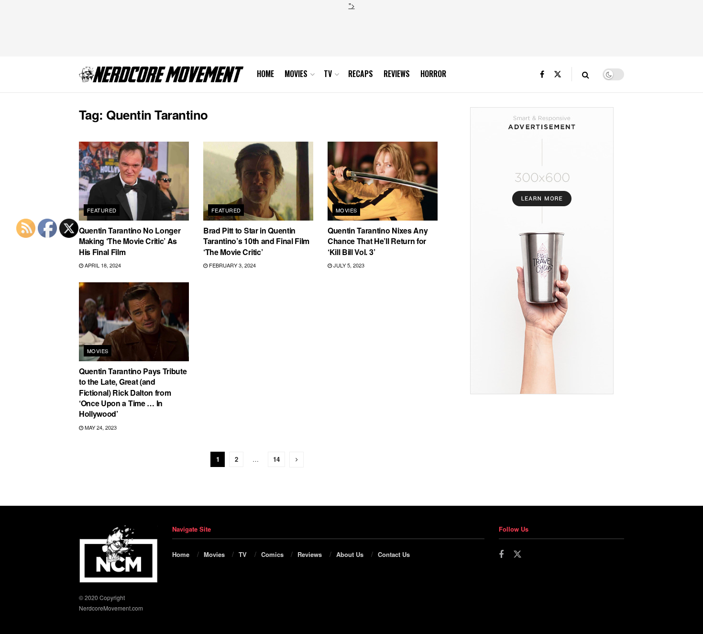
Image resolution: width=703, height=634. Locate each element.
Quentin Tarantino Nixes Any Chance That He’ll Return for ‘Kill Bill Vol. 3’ (378, 241)
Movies (296, 73)
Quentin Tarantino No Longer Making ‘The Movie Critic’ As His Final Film (129, 241)
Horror (433, 73)
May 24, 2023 (100, 427)
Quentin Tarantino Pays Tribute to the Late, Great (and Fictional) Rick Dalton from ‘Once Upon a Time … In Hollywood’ (133, 393)
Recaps (360, 73)
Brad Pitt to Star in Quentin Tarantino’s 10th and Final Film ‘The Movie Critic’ (256, 241)
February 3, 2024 (232, 265)
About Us (349, 554)
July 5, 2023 (348, 265)
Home (265, 73)
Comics (272, 554)
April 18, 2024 (102, 265)
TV (328, 73)
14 (276, 459)
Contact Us (394, 554)
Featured (102, 210)
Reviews (397, 73)
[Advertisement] (351, 32)
